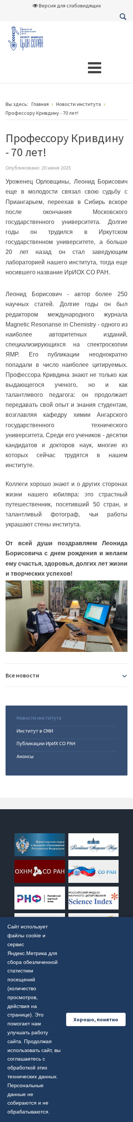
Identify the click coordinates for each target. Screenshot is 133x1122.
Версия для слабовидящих (69, 5)
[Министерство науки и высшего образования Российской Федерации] (39, 844)
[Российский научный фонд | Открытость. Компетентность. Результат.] (39, 897)
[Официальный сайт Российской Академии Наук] (93, 844)
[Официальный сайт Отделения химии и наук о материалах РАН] (39, 870)
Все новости (22, 675)
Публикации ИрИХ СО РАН (46, 743)
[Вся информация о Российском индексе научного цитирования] (93, 897)
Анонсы (25, 756)
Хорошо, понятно (96, 1019)
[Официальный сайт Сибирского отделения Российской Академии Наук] (93, 870)
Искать (122, 16)
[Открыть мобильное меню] (94, 68)
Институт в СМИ (35, 730)
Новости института (39, 717)
